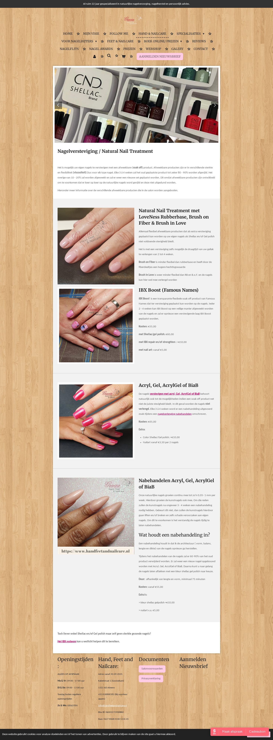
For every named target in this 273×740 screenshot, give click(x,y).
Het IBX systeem (67, 641)
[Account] (94, 56)
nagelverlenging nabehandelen (175, 414)
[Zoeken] (109, 56)
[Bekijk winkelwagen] (123, 56)
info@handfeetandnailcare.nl (112, 705)
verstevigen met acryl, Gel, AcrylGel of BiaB (175, 394)
